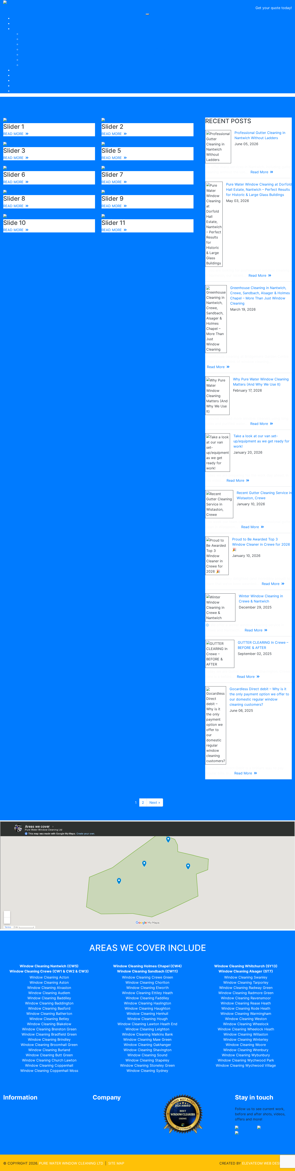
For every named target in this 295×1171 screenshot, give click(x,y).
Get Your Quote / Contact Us (117, 1113)
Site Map (116, 1163)
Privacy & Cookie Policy (26, 1124)
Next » (154, 802)
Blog (151, 75)
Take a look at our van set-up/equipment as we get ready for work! (261, 441)
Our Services (151, 28)
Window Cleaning (156, 34)
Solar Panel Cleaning (156, 54)
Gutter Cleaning (156, 39)
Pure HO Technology (152, 23)
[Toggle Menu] (147, 14)
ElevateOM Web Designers (267, 1163)
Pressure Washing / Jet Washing (156, 59)
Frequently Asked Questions (29, 1133)
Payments (152, 85)
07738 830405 (278, 2)
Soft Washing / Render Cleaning (156, 65)
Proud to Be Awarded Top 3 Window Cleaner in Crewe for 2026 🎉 (261, 544)
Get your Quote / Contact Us (152, 91)
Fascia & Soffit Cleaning (156, 49)
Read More (260, 172)
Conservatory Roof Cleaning (156, 44)
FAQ (152, 70)
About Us (152, 80)
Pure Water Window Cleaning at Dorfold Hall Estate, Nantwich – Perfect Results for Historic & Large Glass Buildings (259, 189)
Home (152, 18)
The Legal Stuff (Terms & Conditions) (27, 1113)
